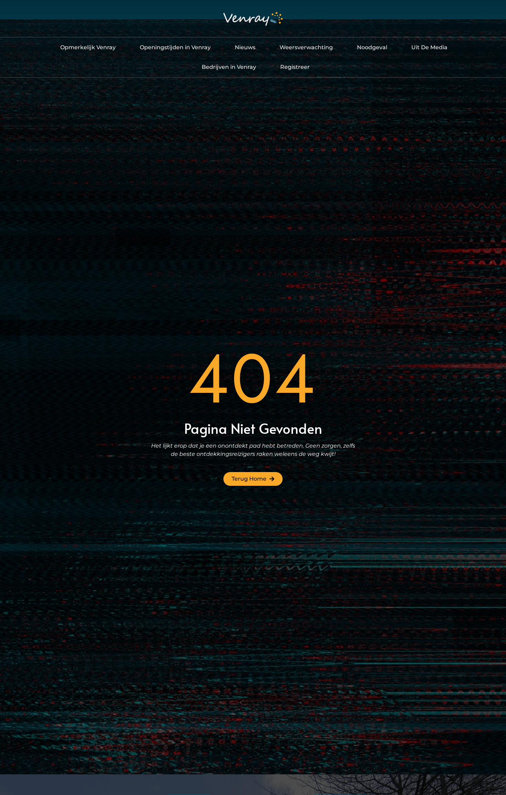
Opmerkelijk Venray (88, 47)
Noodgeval (372, 47)
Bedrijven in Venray (229, 67)
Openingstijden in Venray (175, 47)
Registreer (295, 67)
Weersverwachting (306, 47)
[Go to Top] (485, 743)
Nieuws (245, 47)
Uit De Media (429, 47)
